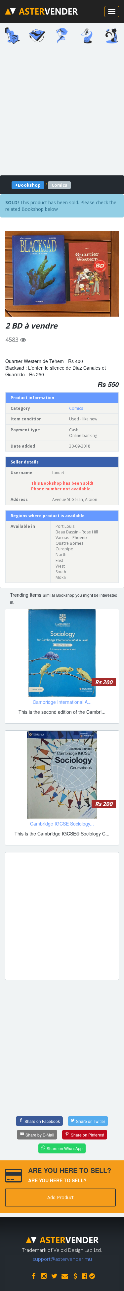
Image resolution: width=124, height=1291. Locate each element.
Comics (76, 408)
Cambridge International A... (62, 702)
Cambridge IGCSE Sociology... (62, 823)
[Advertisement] (62, 112)
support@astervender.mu (62, 1259)
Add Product (60, 1197)
